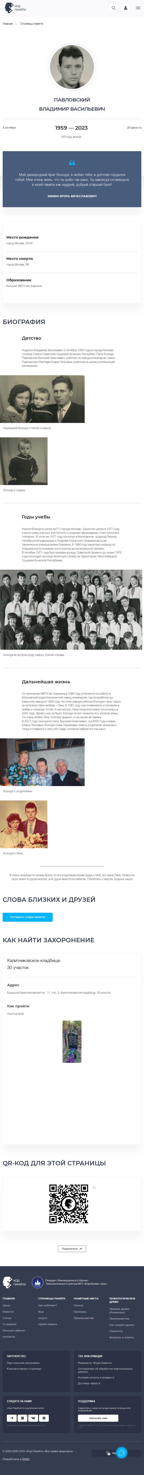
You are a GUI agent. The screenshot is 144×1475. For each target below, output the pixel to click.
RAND (26, 1459)
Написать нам (98, 1418)
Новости (8, 1311)
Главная (9, 1298)
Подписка (116, 1331)
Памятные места (86, 1298)
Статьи (7, 1318)
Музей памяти (47, 1324)
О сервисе (10, 1324)
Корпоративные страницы (24, 1369)
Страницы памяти (51, 1298)
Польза (78, 1305)
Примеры (80, 1311)
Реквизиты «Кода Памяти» (95, 1363)
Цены (6, 1305)
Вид (41, 1311)
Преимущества (84, 1318)
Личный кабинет (14, 1330)
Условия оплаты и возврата (96, 1378)
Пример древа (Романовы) (119, 1310)
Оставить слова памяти (27, 917)
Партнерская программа (23, 1363)
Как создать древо (121, 1325)
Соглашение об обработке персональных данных (105, 1370)
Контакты (9, 1336)
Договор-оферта (89, 1383)
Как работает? (47, 1305)
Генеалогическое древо (122, 1300)
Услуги (42, 1318)
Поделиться (70, 1248)
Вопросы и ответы (121, 1337)
